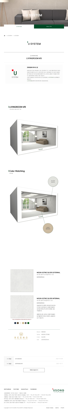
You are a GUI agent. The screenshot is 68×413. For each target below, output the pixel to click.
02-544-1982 (28, 396)
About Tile (49, 26)
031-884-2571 (31, 398)
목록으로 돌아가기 (34, 370)
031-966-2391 (36, 395)
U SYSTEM (19, 26)
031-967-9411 (33, 400)
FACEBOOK (33, 389)
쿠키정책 (62, 407)
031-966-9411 (32, 402)
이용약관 (57, 407)
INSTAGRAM (7, 389)
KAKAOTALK (24, 389)
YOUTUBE (16, 389)
